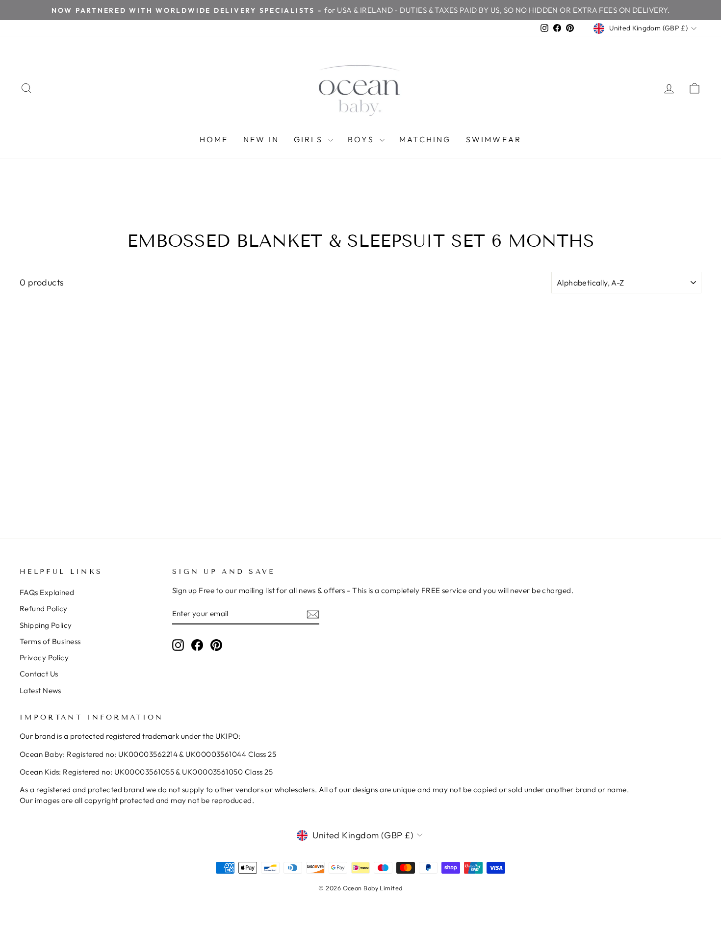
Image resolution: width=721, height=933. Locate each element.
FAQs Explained (47, 592)
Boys (362, 139)
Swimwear (494, 139)
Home (214, 139)
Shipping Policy (46, 625)
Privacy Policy (44, 657)
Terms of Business (50, 641)
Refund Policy (44, 608)
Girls (310, 139)
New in (261, 139)
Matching (425, 139)
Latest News (40, 690)
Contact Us (39, 673)
